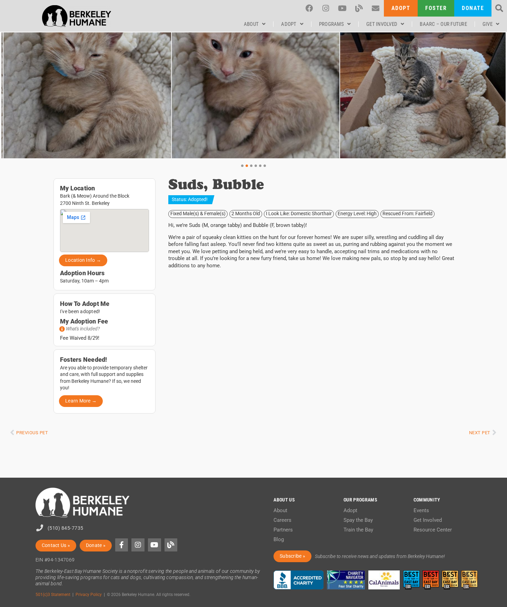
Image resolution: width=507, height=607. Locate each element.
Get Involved (381, 24)
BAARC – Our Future (443, 24)
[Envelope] (375, 8)
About (251, 24)
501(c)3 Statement (53, 594)
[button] (499, 8)
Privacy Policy (89, 594)
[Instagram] (326, 8)
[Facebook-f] (121, 544)
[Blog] (359, 8)
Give (488, 24)
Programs (331, 24)
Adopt (288, 24)
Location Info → (83, 260)
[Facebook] (309, 8)
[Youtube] (342, 8)
